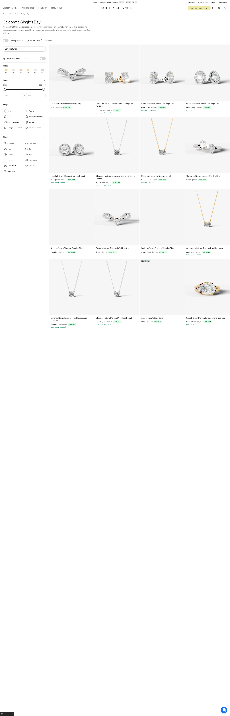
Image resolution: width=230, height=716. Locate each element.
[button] (24, 80)
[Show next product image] (90, 72)
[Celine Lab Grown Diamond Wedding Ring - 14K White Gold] (207, 145)
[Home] (115, 8)
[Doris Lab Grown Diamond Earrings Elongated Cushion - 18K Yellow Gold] (116, 73)
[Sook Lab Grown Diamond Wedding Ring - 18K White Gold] (162, 217)
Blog (213, 2)
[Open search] (213, 8)
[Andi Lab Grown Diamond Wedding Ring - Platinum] (71, 217)
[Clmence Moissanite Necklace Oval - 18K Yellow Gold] (162, 145)
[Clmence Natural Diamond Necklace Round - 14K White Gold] (116, 287)
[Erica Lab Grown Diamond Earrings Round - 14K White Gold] (71, 145)
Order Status (203, 2)
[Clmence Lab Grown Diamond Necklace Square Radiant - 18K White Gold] (116, 145)
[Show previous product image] (53, 72)
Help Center (222, 2)
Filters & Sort (35, 41)
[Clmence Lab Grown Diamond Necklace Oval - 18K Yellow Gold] (207, 217)
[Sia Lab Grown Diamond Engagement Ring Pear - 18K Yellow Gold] (207, 287)
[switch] (6, 40)
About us (191, 2)
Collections (11, 14)
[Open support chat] (224, 710)
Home (4, 14)
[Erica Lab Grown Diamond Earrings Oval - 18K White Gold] (207, 73)
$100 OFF (5, 714)
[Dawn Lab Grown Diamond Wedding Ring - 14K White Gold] (116, 217)
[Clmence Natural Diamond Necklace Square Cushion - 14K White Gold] (71, 287)
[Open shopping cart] (224, 8)
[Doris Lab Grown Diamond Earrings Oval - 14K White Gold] (162, 73)
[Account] (219, 8)
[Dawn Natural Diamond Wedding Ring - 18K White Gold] (71, 73)
